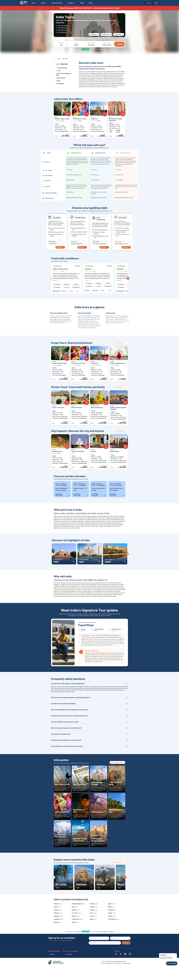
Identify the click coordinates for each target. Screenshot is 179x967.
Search (120, 44)
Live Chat (173, 963)
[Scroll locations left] (51, 553)
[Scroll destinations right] (125, 877)
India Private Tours (120, 387)
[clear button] (66, 45)
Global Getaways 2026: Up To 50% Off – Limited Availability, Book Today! (89, 8)
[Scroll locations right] (127, 553)
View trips (59, 247)
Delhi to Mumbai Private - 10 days (74, 197)
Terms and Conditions (107, 963)
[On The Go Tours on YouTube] (125, 954)
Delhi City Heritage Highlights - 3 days (124, 197)
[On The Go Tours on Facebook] (116, 954)
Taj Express (88, 269)
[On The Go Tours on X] (120, 954)
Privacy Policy (118, 963)
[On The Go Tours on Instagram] (129, 954)
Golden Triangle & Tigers (60, 269)
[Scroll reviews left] (51, 278)
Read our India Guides (116, 762)
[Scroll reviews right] (127, 278)
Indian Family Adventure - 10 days (99, 197)
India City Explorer (120, 431)
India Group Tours (120, 343)
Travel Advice (68, 954)
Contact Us (148, 3)
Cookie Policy (127, 963)
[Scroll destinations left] (53, 877)
